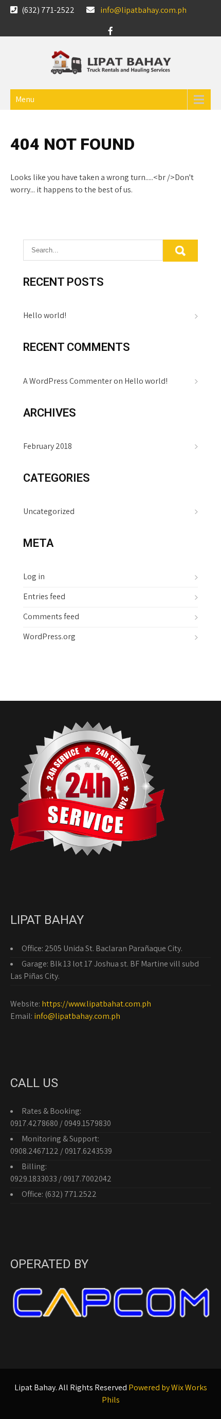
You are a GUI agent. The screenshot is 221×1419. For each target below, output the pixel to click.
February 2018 (47, 446)
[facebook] (110, 31)
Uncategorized (49, 511)
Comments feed (51, 616)
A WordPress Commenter (67, 381)
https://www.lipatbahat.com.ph (96, 1003)
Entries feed (44, 596)
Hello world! (44, 315)
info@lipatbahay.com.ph (143, 10)
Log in (34, 576)
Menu (24, 99)
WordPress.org (49, 636)
